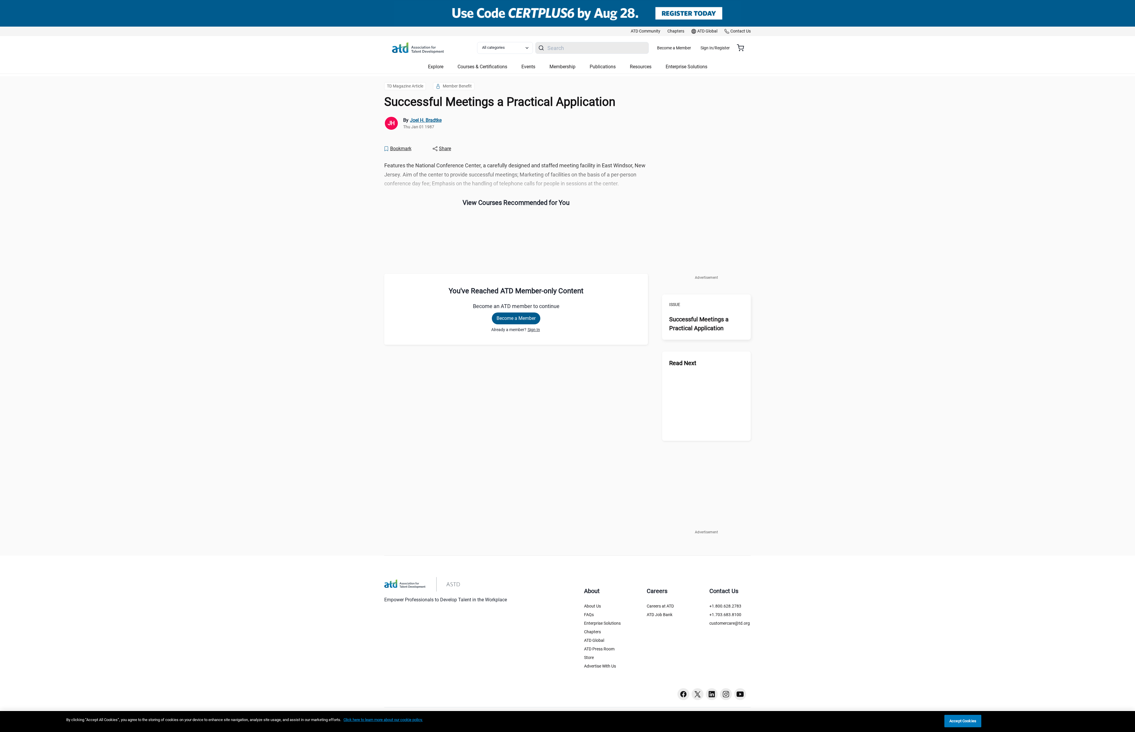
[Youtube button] (740, 694)
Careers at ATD (660, 606)
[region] (567, 721)
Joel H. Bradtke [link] (426, 120)
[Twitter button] (697, 694)
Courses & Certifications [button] (482, 66)
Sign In (534, 329)
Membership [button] (562, 66)
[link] (645, 31)
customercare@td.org (729, 623)
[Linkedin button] (712, 694)
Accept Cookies (962, 721)
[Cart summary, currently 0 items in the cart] (742, 48)
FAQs (589, 614)
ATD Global (594, 640)
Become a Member (674, 48)
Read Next (682, 363)
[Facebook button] (683, 694)
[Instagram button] (726, 694)
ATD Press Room (599, 649)
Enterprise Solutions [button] (686, 66)
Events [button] (528, 66)
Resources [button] (640, 66)
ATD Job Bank (659, 614)
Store (589, 657)
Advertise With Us (600, 666)
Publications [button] (603, 66)
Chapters (592, 631)
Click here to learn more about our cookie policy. (383, 720)
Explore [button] (435, 66)
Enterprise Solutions (602, 623)
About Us (592, 606)
